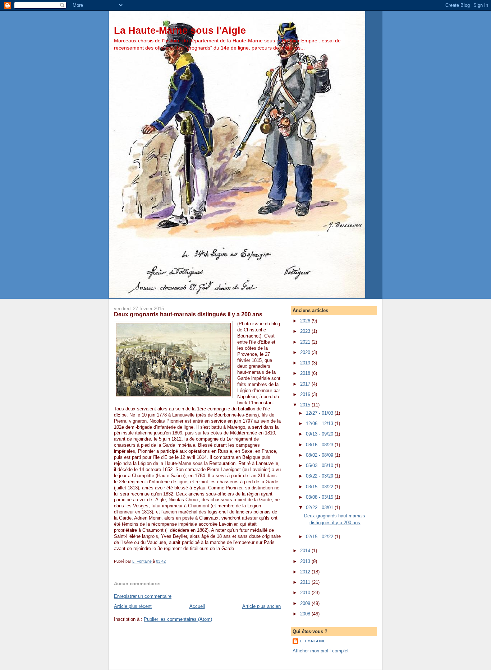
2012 (306, 571)
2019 (306, 363)
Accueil (197, 606)
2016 (306, 394)
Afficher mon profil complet (321, 650)
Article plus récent (133, 606)
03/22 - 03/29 (320, 476)
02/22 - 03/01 (320, 507)
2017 (306, 384)
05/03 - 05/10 (320, 465)
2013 (306, 561)
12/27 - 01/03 (320, 413)
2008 (306, 614)
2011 (306, 582)
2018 (306, 373)
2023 (306, 331)
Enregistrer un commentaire (142, 596)
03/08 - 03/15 (320, 497)
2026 (306, 321)
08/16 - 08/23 (320, 444)
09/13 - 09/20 (320, 434)
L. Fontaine (313, 641)
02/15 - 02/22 (320, 536)
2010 (306, 592)
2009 (306, 603)
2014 (306, 550)
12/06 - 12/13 (320, 423)
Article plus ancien (261, 606)
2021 (306, 342)
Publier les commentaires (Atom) (178, 619)
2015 (306, 405)
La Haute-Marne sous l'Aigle (180, 30)
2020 (306, 352)
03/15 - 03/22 (320, 486)
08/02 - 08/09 (320, 455)
